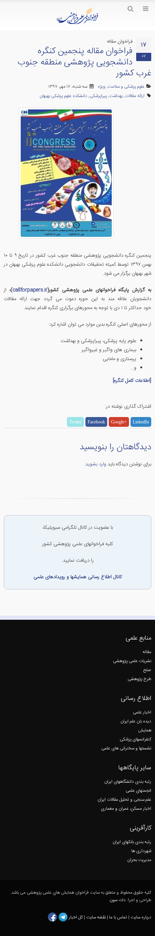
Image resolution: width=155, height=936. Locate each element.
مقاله (147, 652)
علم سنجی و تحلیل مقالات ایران (124, 799)
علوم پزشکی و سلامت (126, 86)
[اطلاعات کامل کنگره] (132, 381)
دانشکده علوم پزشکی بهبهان (63, 96)
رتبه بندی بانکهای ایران (131, 842)
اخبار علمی (142, 712)
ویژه (101, 86)
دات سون (117, 900)
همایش (144, 730)
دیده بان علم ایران (135, 721)
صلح (147, 670)
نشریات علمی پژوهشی (132, 661)
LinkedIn (141, 422)
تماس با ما (117, 917)
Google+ (119, 422)
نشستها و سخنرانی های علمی (126, 748)
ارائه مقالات (134, 96)
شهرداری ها (141, 851)
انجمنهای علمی (138, 790)
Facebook (96, 422)
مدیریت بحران (139, 860)
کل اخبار (76, 917)
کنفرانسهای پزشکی (135, 739)
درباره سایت (141, 917)
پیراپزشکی (98, 96)
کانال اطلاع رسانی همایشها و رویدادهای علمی (77, 577)
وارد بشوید (95, 464)
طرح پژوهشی (139, 679)
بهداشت (116, 96)
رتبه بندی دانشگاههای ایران (127, 781)
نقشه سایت (96, 917)
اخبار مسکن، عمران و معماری (126, 808)
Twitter (75, 422)
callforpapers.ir (29, 290)
